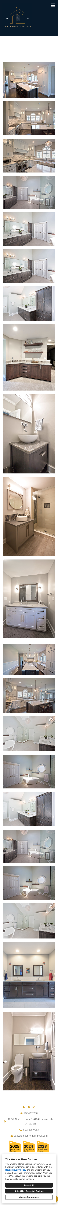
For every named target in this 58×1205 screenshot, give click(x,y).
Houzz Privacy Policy (15, 1170)
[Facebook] (29, 1107)
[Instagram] (34, 1107)
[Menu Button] (53, 5)
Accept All (29, 1185)
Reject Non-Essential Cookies (29, 1191)
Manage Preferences (29, 1197)
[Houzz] (24, 1107)
